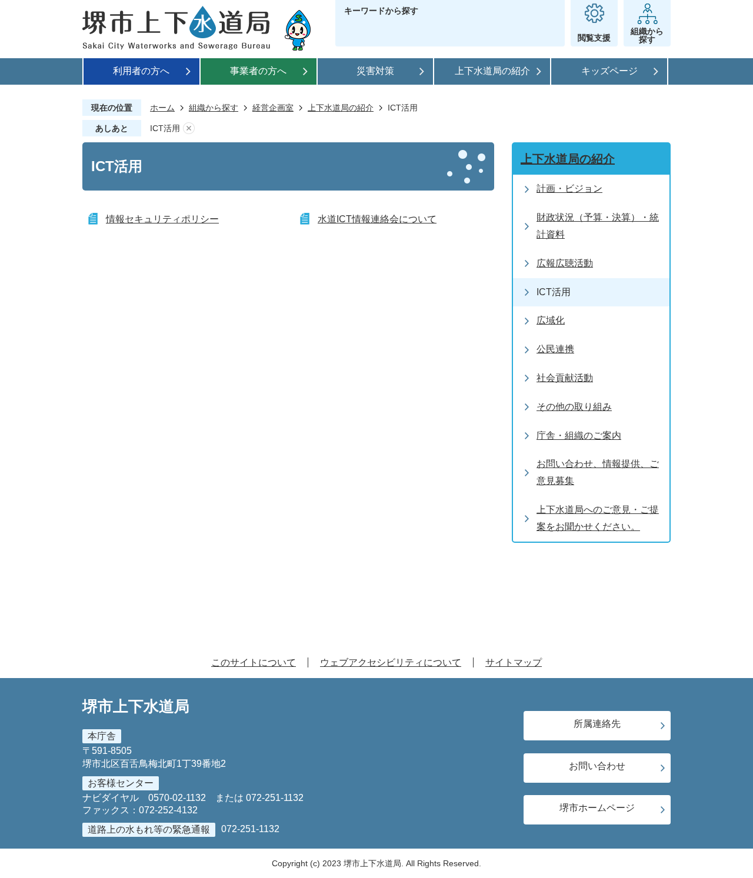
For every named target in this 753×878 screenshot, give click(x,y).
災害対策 (375, 71)
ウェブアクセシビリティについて (390, 662)
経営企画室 (273, 107)
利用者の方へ (141, 71)
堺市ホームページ (597, 808)
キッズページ (609, 71)
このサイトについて (253, 662)
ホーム (162, 107)
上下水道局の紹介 (492, 71)
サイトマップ (513, 662)
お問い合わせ (597, 766)
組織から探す (213, 107)
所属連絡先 (597, 724)
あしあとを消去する (189, 128)
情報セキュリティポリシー (162, 219)
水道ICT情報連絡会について (377, 219)
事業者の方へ (258, 71)
